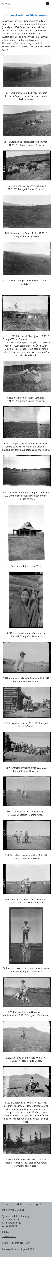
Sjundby (6, 3)
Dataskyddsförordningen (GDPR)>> (19, 1249)
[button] (47, 3)
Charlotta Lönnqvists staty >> (17, 1242)
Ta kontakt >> (9, 1236)
